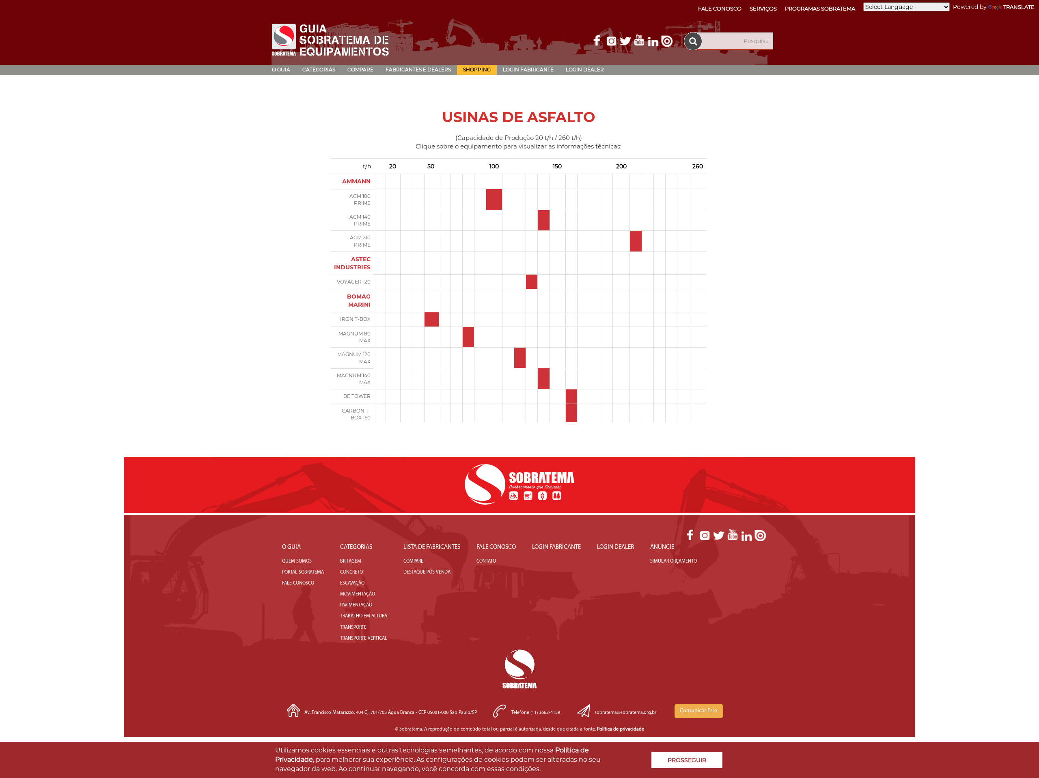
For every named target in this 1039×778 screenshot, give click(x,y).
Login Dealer (585, 70)
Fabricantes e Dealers (418, 70)
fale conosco (298, 583)
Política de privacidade (620, 729)
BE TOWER (357, 396)
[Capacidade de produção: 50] (432, 319)
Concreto (351, 572)
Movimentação (357, 594)
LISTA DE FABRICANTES (431, 547)
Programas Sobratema (820, 8)
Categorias (318, 70)
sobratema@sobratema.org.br (625, 712)
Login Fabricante (528, 70)
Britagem (350, 561)
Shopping (477, 70)
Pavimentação (356, 605)
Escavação (352, 583)
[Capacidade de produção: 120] (520, 355)
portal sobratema (303, 572)
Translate (1019, 7)
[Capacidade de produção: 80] (468, 334)
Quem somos (297, 561)
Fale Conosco (720, 8)
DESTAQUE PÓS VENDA (427, 572)
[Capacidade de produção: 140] (543, 217)
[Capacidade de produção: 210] (635, 238)
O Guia (281, 70)
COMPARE (413, 561)
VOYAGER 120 (354, 282)
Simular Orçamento (673, 561)
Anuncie (662, 547)
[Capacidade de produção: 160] (571, 396)
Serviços (763, 8)
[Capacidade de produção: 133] (531, 282)
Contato (486, 561)
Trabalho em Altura (363, 616)
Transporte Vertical (363, 638)
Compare (360, 70)
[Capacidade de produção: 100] (494, 196)
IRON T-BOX (355, 319)
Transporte (353, 627)
